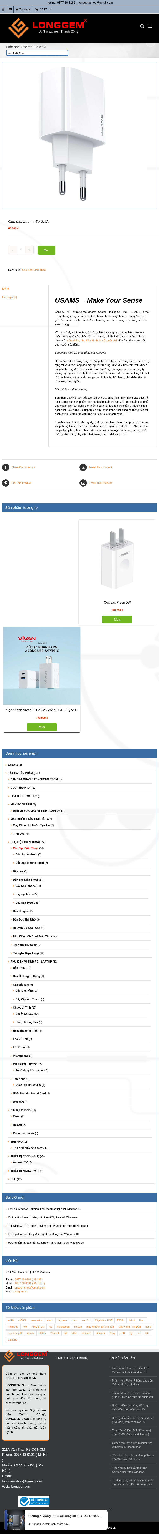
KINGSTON (37, 1326)
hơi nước (13, 1326)
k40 (25, 1326)
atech (50, 1320)
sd (65, 1333)
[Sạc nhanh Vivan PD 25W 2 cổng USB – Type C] (41, 666)
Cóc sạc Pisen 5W (117, 602)
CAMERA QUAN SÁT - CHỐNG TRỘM (34, 779)
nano (148, 1326)
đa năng (12, 1339)
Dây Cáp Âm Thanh (28, 999)
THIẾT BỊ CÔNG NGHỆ (25, 1156)
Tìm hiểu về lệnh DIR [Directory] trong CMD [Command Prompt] (131, 1432)
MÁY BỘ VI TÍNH (21, 804)
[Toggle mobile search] (142, 26)
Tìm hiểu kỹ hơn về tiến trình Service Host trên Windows (129, 1470)
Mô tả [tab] (5, 288)
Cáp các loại (21, 984)
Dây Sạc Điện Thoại (25, 879)
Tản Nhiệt (19, 1078)
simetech (86, 1333)
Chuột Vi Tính (22, 1007)
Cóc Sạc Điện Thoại (34, 269)
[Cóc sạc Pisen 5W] (117, 558)
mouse (78, 1326)
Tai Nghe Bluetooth (25, 944)
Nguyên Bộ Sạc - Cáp (26, 927)
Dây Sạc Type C (25, 902)
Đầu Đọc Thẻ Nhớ (24, 919)
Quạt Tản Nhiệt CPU (28, 1085)
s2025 (42, 1333)
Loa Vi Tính (20, 1039)
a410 (11, 1320)
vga (131, 1333)
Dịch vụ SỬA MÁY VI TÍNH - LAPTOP (36, 810)
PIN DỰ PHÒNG (21, 1110)
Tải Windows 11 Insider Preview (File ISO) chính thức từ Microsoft (48, 1225)
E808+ (120, 1320)
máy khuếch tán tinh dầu (100, 1326)
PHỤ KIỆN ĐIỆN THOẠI (25, 842)
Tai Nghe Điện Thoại (26, 953)
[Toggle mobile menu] (150, 26)
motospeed (63, 1326)
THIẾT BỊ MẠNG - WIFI (25, 1170)
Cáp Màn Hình (25, 990)
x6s (147, 1333)
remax (30, 1333)
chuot (74, 1320)
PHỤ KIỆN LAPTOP (25, 1064)
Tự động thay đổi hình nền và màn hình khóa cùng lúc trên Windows (132, 1482)
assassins (36, 1320)
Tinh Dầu (19, 833)
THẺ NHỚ (17, 1141)
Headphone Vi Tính (25, 1030)
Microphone (20, 1055)
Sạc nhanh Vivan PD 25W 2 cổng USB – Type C (41, 710)
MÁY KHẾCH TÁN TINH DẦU (28, 819)
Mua (46, 250)
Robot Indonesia (23, 1133)
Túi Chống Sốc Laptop (30, 1070)
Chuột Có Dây (24, 1013)
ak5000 (22, 1320)
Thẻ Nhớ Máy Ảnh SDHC (28, 1147)
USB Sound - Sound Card (29, 1093)
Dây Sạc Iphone (26, 885)
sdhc (74, 1333)
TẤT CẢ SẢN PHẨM (20, 773)
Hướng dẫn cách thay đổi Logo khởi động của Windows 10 (43, 1234)
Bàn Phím (19, 967)
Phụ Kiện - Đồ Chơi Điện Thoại (33, 936)
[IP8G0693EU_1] (79, 135)
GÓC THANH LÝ (21, 787)
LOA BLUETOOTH (22, 796)
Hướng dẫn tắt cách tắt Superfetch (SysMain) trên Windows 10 (46, 1242)
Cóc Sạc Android (26, 854)
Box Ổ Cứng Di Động (26, 976)
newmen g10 (15, 1333)
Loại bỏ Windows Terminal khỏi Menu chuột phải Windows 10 (44, 1209)
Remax (17, 1124)
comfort (86, 1320)
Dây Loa (18, 871)
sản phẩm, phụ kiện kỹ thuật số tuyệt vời (92, 340)
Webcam (18, 1101)
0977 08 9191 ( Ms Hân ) (30, 1283)
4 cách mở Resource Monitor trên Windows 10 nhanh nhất (132, 1445)
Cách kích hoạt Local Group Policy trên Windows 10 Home (133, 1457)
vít (139, 1333)
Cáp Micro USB (103, 1320)
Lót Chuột (19, 1047)
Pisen (16, 1116)
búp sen (62, 1320)
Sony (112, 1333)
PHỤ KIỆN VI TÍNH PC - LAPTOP (31, 961)
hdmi (132, 1320)
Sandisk (54, 1333)
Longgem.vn (20, 1291)
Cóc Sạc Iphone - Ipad (30, 862)
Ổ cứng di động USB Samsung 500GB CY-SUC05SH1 (64, 1516)
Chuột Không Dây (27, 1022)
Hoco (142, 1320)
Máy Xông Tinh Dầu (129, 1326)
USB (13, 1179)
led (50, 1326)
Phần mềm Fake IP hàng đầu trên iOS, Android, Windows (42, 1217)
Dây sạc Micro (25, 894)
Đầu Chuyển (21, 911)
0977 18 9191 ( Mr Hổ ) (28, 1279)
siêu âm (100, 1333)
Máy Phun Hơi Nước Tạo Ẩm (31, 825)
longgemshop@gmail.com (96, 2)
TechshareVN (108, 1528)
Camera (13, 764)
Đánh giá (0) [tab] (9, 297)
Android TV (20, 1162)
